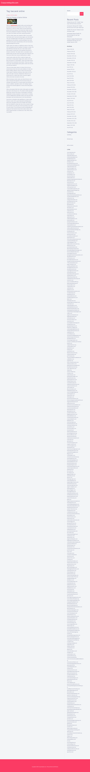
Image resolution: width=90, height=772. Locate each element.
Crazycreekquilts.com (9, 2)
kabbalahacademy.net (72, 316)
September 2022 (71, 123)
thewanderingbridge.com (72, 460)
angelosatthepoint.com (72, 539)
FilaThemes (56, 766)
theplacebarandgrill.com (72, 534)
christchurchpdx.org (71, 422)
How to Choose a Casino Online (16, 17)
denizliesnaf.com (71, 546)
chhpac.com (69, 736)
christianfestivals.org (71, 483)
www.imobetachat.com (72, 581)
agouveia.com (70, 731)
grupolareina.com (71, 237)
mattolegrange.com (71, 480)
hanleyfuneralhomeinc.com (73, 308)
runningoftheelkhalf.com (72, 602)
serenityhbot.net (70, 591)
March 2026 (69, 49)
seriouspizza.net (70, 553)
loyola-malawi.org (71, 371)
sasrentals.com (70, 321)
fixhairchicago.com (71, 545)
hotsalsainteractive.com (72, 163)
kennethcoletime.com (72, 463)
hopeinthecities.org (71, 378)
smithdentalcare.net (71, 747)
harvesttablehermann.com (73, 251)
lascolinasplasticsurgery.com (73, 630)
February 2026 (70, 51)
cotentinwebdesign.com (72, 240)
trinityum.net (70, 668)
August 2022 (70, 125)
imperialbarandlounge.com (73, 273)
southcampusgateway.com (73, 223)
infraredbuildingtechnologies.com (74, 250)
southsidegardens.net (71, 666)
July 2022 (69, 127)
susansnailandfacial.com (72, 594)
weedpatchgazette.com (72, 297)
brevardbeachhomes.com (72, 259)
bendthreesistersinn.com (72, 507)
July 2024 (69, 73)
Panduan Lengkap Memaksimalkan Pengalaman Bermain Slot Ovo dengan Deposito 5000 (74, 40)
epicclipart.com (70, 207)
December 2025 (70, 56)
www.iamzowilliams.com (72, 662)
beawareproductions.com (72, 450)
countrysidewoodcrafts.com (73, 188)
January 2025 (70, 69)
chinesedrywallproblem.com (73, 505)
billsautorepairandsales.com (73, 693)
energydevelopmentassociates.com (75, 255)
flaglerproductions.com (72, 414)
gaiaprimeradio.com (71, 474)
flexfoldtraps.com (71, 608)
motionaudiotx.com (71, 739)
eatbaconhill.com (71, 177)
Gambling (69, 134)
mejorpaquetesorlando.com (73, 310)
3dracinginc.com (70, 397)
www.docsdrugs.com (71, 622)
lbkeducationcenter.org (72, 352)
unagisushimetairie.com (72, 199)
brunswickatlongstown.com (73, 466)
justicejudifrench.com (71, 458)
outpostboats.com (71, 374)
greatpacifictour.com (71, 523)
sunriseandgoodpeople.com (73, 504)
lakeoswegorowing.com (72, 728)
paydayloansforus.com (72, 184)
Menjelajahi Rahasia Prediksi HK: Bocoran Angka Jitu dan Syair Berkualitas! (74, 35)
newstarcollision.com (71, 319)
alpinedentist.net (71, 217)
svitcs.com (69, 551)
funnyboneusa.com (71, 510)
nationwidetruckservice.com (73, 520)
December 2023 (70, 89)
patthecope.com (70, 550)
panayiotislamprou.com (72, 221)
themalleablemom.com (72, 461)
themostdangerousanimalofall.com (75, 400)
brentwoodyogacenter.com (73, 636)
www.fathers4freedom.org (73, 598)
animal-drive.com (71, 557)
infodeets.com (70, 161)
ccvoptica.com (70, 641)
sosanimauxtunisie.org (72, 214)
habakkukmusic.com (71, 587)
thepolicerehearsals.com (72, 401)
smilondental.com (71, 318)
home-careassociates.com (73, 362)
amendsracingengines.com (72, 610)
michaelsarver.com (71, 324)
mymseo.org (69, 734)
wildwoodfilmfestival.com (73, 228)
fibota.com (69, 681)
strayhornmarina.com (71, 412)
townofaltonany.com (71, 498)
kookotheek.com (70, 220)
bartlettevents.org (71, 234)
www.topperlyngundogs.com (73, 600)
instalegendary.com (71, 193)
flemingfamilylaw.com (72, 725)
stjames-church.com (71, 444)
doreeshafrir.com (70, 447)
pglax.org (69, 499)
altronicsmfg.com (71, 176)
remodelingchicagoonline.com (73, 635)
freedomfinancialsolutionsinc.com (74, 606)
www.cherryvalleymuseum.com (74, 239)
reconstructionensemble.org (73, 513)
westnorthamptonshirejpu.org (73, 229)
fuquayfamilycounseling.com (73, 729)
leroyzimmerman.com (72, 722)
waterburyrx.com (71, 535)
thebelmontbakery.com (72, 185)
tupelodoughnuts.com (72, 305)
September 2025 (71, 62)
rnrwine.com (69, 726)
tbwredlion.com (70, 692)
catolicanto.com (70, 351)
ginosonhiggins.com (71, 490)
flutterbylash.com (71, 714)
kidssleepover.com (71, 180)
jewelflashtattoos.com (72, 201)
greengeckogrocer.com (72, 326)
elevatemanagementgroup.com (74, 720)
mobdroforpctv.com (71, 381)
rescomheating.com (71, 742)
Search (68, 10)
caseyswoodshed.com (72, 543)
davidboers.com (70, 580)
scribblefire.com (70, 359)
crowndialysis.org (71, 333)
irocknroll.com (70, 280)
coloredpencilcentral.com (72, 270)
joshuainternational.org (72, 592)
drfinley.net (69, 723)
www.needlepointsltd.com (73, 627)
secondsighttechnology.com (73, 322)
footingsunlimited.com (72, 619)
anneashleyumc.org (71, 614)
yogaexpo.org (70, 360)
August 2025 (70, 64)
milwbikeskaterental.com (72, 494)
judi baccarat (14, 25)
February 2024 (70, 85)
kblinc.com (69, 299)
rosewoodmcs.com (71, 654)
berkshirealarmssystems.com (73, 291)
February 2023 (70, 111)
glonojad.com (70, 441)
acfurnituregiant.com (71, 168)
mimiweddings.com (71, 744)
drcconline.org (70, 532)
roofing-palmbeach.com (72, 266)
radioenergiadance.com (72, 218)
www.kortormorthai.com (72, 611)
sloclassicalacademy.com (72, 408)
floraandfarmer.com (71, 256)
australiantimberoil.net (72, 247)
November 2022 (70, 118)
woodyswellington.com (72, 674)
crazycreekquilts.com (71, 419)
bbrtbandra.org (70, 204)
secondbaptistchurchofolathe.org (74, 733)
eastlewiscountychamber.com (73, 404)
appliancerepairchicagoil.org (73, 190)
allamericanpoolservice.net (73, 337)
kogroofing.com (70, 215)
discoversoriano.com (71, 389)
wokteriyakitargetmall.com (73, 329)
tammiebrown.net (71, 475)
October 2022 (70, 120)
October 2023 (70, 94)
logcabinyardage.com (71, 578)
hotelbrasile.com (71, 231)
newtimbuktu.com (71, 174)
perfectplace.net (70, 356)
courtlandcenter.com (71, 527)
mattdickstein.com (71, 583)
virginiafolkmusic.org (71, 344)
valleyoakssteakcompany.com (73, 542)
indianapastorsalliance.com (73, 540)
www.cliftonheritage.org (72, 632)
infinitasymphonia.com (72, 431)
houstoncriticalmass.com (72, 398)
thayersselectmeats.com (72, 562)
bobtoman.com (70, 212)
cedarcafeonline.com (71, 166)
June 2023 (69, 102)
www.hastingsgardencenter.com (74, 663)
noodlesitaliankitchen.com (73, 196)
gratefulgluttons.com (72, 379)
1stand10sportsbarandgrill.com (74, 311)
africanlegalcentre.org (72, 433)
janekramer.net (70, 469)
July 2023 (69, 100)
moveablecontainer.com (72, 236)
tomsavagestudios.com (72, 340)
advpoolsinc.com (70, 537)
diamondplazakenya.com (72, 690)
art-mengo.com (70, 472)
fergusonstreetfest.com (72, 698)
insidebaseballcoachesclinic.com (74, 704)
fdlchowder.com (70, 625)
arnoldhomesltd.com (71, 269)
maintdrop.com (70, 210)
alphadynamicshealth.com (73, 712)
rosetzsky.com (70, 439)
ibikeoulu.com (70, 453)
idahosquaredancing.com (72, 283)
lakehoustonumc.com (72, 586)
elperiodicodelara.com (72, 155)
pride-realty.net (70, 711)
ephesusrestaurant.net (72, 673)
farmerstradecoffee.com (72, 576)
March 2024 (69, 82)
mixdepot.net (70, 652)
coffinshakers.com (71, 455)
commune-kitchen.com (72, 425)
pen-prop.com (70, 595)
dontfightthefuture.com (72, 267)
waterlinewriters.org (71, 570)
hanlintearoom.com (71, 715)
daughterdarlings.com (72, 160)
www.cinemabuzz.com (72, 651)
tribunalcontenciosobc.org (73, 406)
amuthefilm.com (70, 427)
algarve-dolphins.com (72, 486)
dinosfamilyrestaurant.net (73, 248)
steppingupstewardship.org (73, 640)
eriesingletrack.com (71, 300)
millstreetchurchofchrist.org (73, 707)
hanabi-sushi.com (71, 646)
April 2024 (69, 80)
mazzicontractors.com (72, 669)
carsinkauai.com (70, 706)
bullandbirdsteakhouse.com (73, 628)
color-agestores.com (71, 368)
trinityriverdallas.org (71, 354)
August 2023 (70, 98)
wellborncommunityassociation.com (75, 226)
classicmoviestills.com (72, 385)
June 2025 (69, 67)
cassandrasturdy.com (71, 382)
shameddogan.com (71, 572)
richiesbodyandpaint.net (72, 157)
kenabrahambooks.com (72, 423)
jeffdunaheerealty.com (72, 603)
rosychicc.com (70, 373)
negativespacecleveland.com (73, 501)
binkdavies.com (70, 420)
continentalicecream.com (72, 417)
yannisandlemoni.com (71, 296)
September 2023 (71, 96)
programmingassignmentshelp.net (74, 179)
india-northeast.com (71, 264)
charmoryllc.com (70, 395)
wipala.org (69, 370)
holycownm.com (70, 518)
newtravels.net (70, 182)
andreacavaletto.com (72, 363)
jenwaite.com (70, 718)
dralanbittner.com (71, 294)
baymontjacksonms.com (72, 496)
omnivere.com (70, 171)
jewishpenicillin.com (71, 338)
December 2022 (70, 116)
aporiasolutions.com (71, 564)
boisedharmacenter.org (72, 367)
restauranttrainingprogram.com (74, 335)
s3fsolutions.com (71, 258)
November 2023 (70, 91)
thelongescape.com (71, 479)
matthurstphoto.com (71, 701)
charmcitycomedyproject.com (73, 449)
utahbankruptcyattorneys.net (73, 278)
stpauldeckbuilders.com (72, 617)
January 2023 (70, 114)
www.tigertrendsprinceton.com (74, 597)
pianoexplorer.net (71, 665)
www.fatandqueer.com (72, 613)
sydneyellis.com (70, 332)
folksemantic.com (71, 286)
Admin (16, 15)
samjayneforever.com (72, 699)
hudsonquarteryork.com (72, 679)
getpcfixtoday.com (71, 202)
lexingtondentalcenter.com (73, 330)
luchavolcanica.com (71, 516)
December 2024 (70, 71)
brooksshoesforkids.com (72, 561)
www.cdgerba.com (71, 682)
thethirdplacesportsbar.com (73, 671)
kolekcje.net (69, 349)
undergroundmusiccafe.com (73, 748)
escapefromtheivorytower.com (74, 261)
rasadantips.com (70, 172)
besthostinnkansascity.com (73, 745)
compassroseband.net (72, 554)
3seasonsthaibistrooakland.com (74, 357)
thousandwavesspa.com (72, 526)
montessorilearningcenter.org (73, 696)
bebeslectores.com (71, 245)
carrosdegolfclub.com (72, 253)
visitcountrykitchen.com (72, 485)
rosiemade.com (70, 303)
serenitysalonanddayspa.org (73, 165)
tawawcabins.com (71, 285)
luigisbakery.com (70, 644)
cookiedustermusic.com (72, 512)
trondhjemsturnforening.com (73, 688)
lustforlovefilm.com (71, 428)
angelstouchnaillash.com (72, 314)
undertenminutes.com (72, 169)
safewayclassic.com (71, 187)
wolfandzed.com (71, 647)
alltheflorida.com (71, 703)
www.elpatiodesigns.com (72, 677)
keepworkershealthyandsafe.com (74, 195)
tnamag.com (70, 559)
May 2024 (69, 78)
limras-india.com (70, 154)
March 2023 (69, 109)
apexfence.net (70, 752)
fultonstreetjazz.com (72, 232)
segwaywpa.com (70, 565)
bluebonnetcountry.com (72, 206)
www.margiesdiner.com (72, 624)
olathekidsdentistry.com (72, 307)
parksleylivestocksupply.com (73, 365)
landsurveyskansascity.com (73, 616)
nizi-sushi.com (70, 471)
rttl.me (68, 740)
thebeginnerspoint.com (72, 390)
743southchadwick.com (72, 262)
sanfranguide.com (71, 393)
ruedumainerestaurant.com (73, 438)
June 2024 (69, 76)
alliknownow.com (71, 403)
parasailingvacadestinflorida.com (74, 709)
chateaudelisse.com (71, 225)
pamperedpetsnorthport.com (73, 302)
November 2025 (70, 58)
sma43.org (69, 633)
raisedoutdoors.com (71, 275)
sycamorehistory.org (71, 655)
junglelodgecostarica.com (72, 482)
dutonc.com (69, 477)
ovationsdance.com (71, 346)
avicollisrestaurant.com (72, 531)
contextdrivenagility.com (72, 452)
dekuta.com (69, 649)
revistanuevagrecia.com (72, 442)
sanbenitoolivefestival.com (73, 384)
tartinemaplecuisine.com (72, 468)
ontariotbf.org (70, 191)
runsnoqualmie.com (71, 621)
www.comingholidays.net (72, 392)
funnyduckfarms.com (71, 717)
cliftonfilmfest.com (71, 272)
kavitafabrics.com (71, 515)
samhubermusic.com (71, 750)
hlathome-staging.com (72, 327)
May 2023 (69, 105)
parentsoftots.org (71, 573)
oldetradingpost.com (71, 242)
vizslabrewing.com (71, 292)
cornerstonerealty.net (72, 657)
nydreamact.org (70, 198)
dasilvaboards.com (71, 409)
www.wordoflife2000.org (72, 281)
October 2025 (70, 60)
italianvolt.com (70, 289)
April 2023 (69, 107)
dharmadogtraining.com (72, 737)
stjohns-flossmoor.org (72, 509)
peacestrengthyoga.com (72, 605)
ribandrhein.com (70, 348)
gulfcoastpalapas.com (72, 567)
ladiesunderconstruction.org (73, 243)
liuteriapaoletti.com (71, 502)
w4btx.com (69, 313)
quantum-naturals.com (72, 695)
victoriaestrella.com (71, 524)
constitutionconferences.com (73, 548)
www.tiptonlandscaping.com (73, 638)
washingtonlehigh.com (72, 643)
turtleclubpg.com (71, 521)
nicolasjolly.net (70, 430)
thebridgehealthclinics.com (73, 569)
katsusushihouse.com (71, 434)
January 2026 (70, 53)
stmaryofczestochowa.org (73, 456)
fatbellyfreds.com (71, 676)
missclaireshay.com (71, 152)
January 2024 (70, 87)
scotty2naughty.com (71, 445)
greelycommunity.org (71, 436)
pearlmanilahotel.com (72, 209)
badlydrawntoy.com (71, 584)
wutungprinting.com (71, 491)
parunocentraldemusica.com (73, 684)
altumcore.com (70, 556)
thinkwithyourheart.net (72, 277)
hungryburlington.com (72, 464)
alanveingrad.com (71, 488)
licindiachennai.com (71, 158)
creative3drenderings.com (72, 575)
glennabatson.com (71, 411)
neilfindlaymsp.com (71, 529)
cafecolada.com (70, 387)
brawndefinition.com (71, 415)
